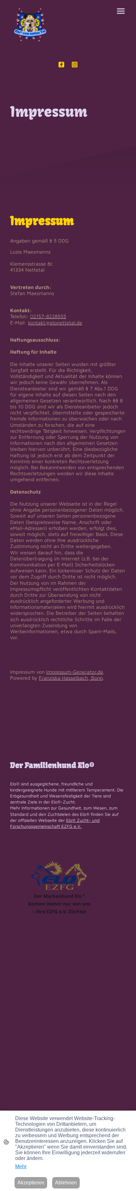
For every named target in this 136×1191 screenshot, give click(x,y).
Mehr (21, 1166)
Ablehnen (66, 1182)
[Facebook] (61, 64)
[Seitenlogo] (29, 25)
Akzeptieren (30, 1182)
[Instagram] (74, 64)
